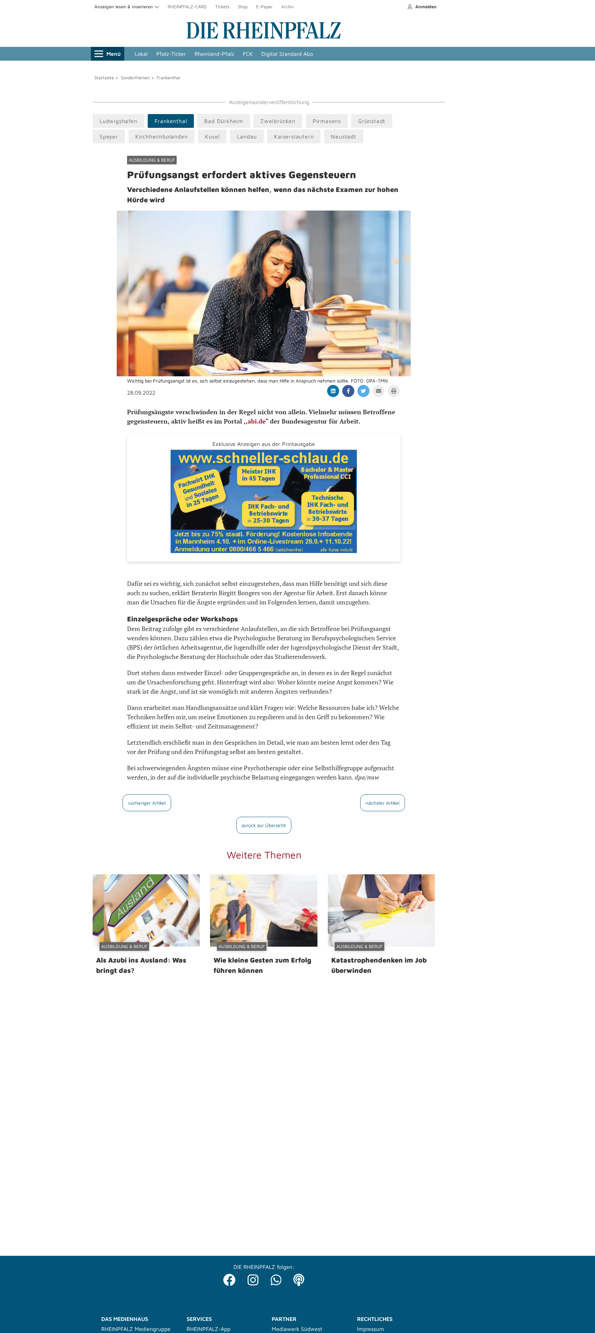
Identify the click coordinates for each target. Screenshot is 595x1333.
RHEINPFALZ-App (208, 1329)
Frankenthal (168, 77)
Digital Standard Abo (287, 54)
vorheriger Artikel (147, 803)
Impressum (370, 1329)
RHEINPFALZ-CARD (187, 6)
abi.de (256, 421)
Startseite (104, 77)
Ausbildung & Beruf (152, 160)
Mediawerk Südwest (297, 1329)
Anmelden (425, 6)
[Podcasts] (299, 1278)
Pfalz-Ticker (171, 54)
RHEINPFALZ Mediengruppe (135, 1329)
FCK (248, 54)
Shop (243, 6)
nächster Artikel (382, 803)
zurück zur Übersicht (264, 825)
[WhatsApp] (276, 1278)
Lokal (141, 54)
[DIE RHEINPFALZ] (263, 37)
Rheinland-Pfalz (214, 54)
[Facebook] (229, 1278)
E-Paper (264, 6)
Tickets (222, 6)
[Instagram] (253, 1278)
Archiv (287, 6)
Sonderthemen (135, 77)
